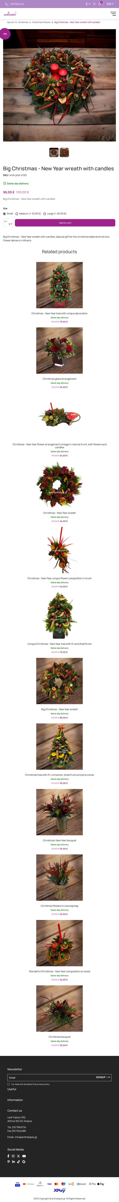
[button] (11, 264)
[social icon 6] (13, 1162)
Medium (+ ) (30, 213)
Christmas (23, 22)
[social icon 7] (18, 1162)
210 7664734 (19, 1127)
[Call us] (7, 4)
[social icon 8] (23, 1162)
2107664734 (17, 4)
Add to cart (65, 222)
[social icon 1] (8, 1156)
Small (9, 213)
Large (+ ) (57, 213)
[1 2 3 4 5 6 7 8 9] (8, 224)
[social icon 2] (13, 1156)
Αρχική (10, 22)
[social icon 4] (24, 1156)
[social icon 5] (8, 1162)
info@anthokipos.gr (26, 1137)
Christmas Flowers (41, 22)
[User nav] (94, 4)
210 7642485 (19, 1131)
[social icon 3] (18, 1156)
